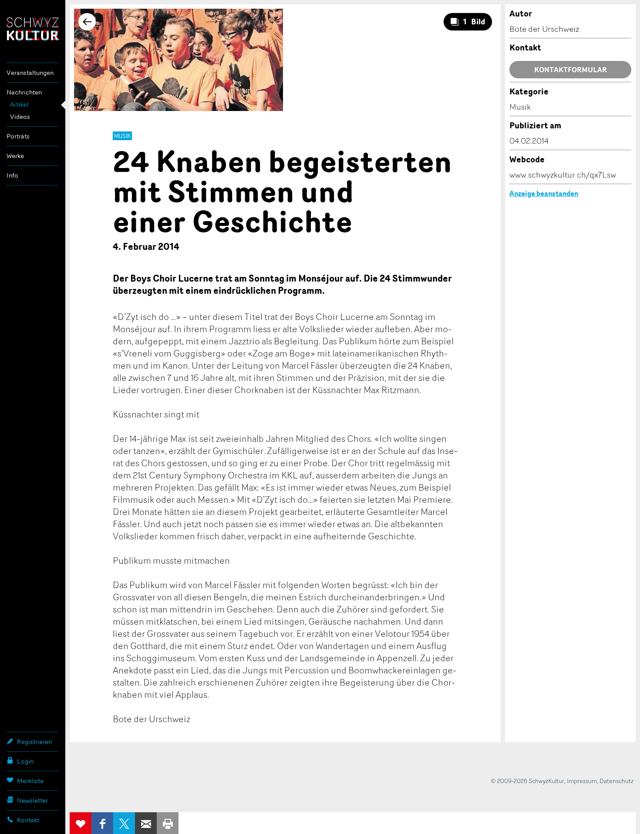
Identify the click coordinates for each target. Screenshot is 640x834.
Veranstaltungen (30, 72)
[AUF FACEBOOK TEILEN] (102, 823)
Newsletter (32, 800)
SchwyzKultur (33, 29)
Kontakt (28, 819)
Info (12, 175)
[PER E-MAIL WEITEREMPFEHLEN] (146, 823)
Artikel (19, 104)
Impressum (582, 781)
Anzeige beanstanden (543, 193)
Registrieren (34, 741)
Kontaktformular (570, 69)
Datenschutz (616, 781)
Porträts (18, 136)
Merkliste (30, 780)
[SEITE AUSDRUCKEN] (168, 823)
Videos (20, 116)
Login (25, 761)
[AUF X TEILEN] (124, 823)
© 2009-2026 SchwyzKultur (527, 781)
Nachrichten (24, 92)
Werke (15, 155)
